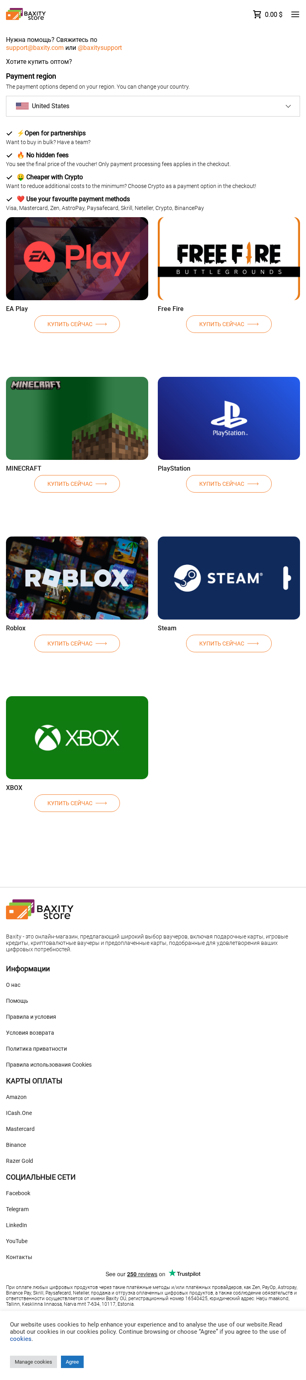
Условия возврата (30, 1033)
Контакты (19, 1257)
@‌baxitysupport (100, 47)
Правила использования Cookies (49, 1064)
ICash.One (19, 1113)
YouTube (16, 1241)
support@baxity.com (35, 47)
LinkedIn (16, 1225)
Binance (16, 1145)
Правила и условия (31, 1017)
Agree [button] (72, 1362)
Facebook (18, 1193)
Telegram (17, 1209)
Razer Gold (19, 1161)
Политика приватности (36, 1048)
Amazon (16, 1097)
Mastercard (20, 1129)
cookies (20, 1338)
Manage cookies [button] (33, 1362)
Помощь (17, 1001)
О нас (13, 985)
